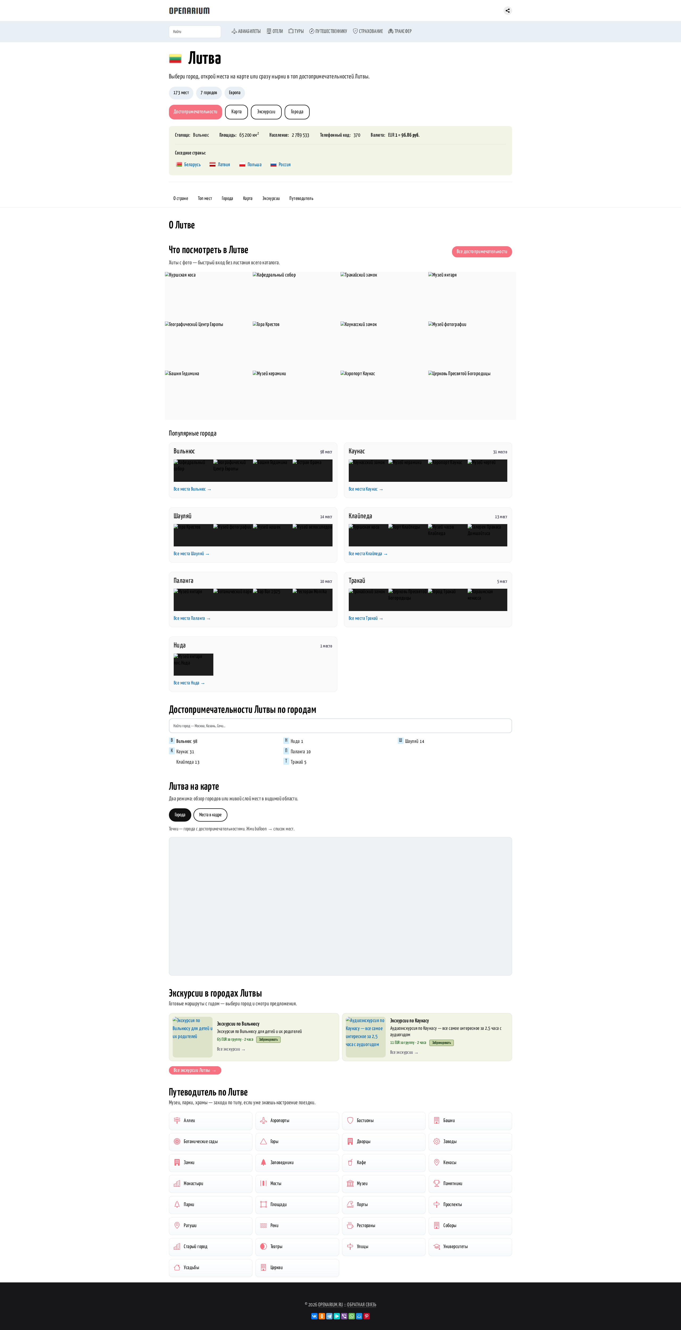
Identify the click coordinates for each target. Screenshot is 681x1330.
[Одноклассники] (322, 1316)
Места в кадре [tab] (210, 815)
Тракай (357, 581)
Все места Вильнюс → (193, 489)
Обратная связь (361, 1304)
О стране (180, 198)
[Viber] (344, 1316)
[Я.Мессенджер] (337, 1316)
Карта (236, 111)
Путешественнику (330, 31)
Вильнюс (201, 135)
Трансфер (402, 31)
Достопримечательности (195, 111)
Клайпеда (360, 516)
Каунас (357, 451)
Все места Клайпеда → (368, 553)
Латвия (224, 164)
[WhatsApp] (351, 1316)
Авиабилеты (249, 31)
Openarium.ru (330, 1304)
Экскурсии (266, 111)
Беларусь (192, 164)
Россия (285, 164)
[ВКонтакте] (314, 1316)
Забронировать (268, 1040)
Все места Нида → (189, 683)
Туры (299, 31)
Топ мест (205, 198)
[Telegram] (329, 1316)
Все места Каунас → (366, 489)
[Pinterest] (366, 1316)
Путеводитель (301, 198)
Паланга (184, 581)
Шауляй (183, 516)
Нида (180, 645)
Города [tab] (180, 815)
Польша (254, 164)
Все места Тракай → (366, 618)
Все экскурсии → (231, 1049)
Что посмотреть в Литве (208, 250)
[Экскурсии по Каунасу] (366, 1037)
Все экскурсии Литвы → (195, 1070)
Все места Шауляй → (192, 553)
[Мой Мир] (359, 1316)
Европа (234, 92)
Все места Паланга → (192, 618)
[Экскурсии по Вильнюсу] (193, 1037)
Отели (277, 31)
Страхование (370, 31)
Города (297, 111)
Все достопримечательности (482, 251)
